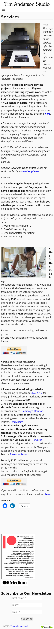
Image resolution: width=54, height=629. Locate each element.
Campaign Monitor (32, 411)
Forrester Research (20, 454)
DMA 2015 (36, 393)
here (48, 494)
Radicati (37, 440)
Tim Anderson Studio (19, 626)
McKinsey (17, 421)
